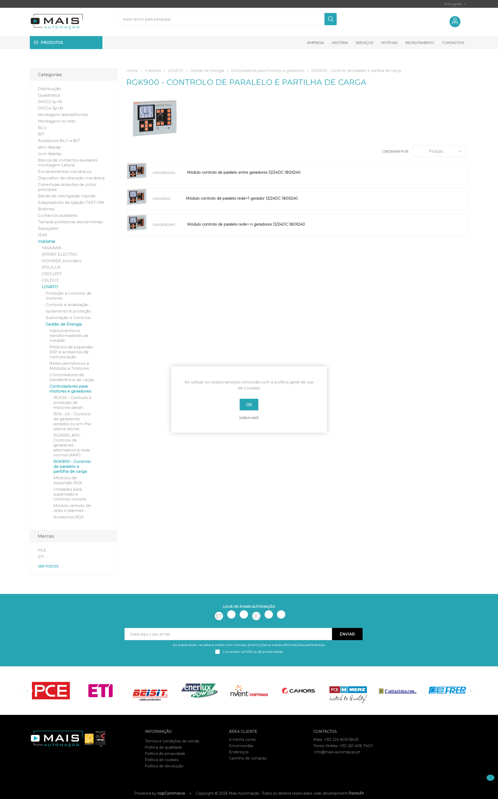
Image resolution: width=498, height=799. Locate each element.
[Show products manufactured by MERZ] (348, 690)
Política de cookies (161, 759)
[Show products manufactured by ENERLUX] (200, 690)
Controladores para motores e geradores (70, 389)
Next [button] (471, 691)
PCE (42, 550)
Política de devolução (164, 766)
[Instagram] (244, 614)
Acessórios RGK (68, 516)
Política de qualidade (163, 747)
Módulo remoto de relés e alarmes (72, 508)
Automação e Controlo (68, 317)
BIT (41, 134)
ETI (41, 556)
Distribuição (49, 88)
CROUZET (52, 273)
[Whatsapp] (281, 614)
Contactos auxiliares (57, 215)
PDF (323, 173)
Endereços (238, 752)
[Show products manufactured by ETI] (100, 690)
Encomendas (241, 745)
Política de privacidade (165, 753)
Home (132, 70)
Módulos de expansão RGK (67, 480)
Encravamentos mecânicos (64, 171)
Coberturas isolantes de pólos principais (67, 187)
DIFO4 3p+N (50, 108)
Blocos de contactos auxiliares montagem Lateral (67, 162)
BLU (42, 127)
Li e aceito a (252, 651)
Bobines (46, 208)
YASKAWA (51, 247)
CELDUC (50, 280)
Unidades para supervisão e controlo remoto (69, 494)
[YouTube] (256, 616)
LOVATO (50, 286)
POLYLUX (51, 267)
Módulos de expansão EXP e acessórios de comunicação (71, 351)
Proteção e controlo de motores (69, 296)
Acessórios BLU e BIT (59, 140)
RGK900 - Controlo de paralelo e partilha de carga (72, 466)
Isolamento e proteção (68, 311)
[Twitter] (219, 616)
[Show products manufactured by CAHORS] (299, 690)
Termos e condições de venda (172, 741)
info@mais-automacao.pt (337, 752)
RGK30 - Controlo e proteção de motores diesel (72, 402)
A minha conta (242, 739)
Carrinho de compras (247, 758)
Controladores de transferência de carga (72, 377)
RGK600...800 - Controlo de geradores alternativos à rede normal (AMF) (71, 445)
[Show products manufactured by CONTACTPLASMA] (398, 690)
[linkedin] (269, 614)
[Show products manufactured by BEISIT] (150, 690)
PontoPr (356, 793)
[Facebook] (231, 614)
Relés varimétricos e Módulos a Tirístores (69, 366)
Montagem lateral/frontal (63, 114)
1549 (42, 234)
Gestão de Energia (64, 324)
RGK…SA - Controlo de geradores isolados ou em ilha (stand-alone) (72, 421)
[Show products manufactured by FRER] (447, 690)
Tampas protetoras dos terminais (70, 221)
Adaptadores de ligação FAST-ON (71, 202)
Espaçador (48, 228)
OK (249, 404)
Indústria (46, 241)
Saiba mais (249, 418)
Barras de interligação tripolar (67, 195)
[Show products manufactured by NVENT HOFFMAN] (249, 690)
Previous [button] (27, 691)
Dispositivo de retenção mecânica (71, 177)
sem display (49, 147)
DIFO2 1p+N (50, 101)
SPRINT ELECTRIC (60, 254)
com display (49, 153)
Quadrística (49, 95)
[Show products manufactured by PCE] (51, 690)
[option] (51, 690)
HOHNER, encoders (61, 260)
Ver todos (48, 566)
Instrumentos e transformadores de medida (69, 335)
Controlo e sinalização (67, 304)
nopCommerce (171, 793)
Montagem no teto (57, 121)
